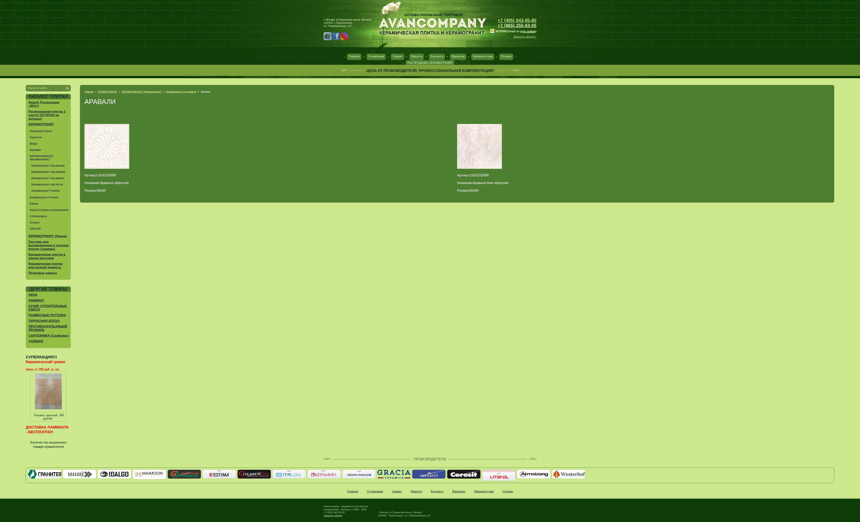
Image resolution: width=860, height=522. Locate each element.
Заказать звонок (333, 515)
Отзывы (506, 56)
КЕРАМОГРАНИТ (107, 91)
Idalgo (33, 143)
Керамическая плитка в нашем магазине (46, 256)
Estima (34, 203)
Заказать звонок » (525, 36)
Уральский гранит (41, 131)
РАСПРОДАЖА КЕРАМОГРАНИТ (430, 63)
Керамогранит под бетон (47, 184)
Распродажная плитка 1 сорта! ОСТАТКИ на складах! (47, 115)
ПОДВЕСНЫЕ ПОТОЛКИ (47, 315)
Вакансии (458, 56)
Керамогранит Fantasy (45, 190)
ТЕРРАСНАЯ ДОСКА (44, 321)
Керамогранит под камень (47, 178)
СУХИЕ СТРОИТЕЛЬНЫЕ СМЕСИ (47, 307)
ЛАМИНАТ (36, 300)
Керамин (35, 150)
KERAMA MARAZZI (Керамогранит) (141, 91)
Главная (354, 56)
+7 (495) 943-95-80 (517, 20)
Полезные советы (42, 273)
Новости (416, 56)
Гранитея (36, 137)
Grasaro (35, 222)
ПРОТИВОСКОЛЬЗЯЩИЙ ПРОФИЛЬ (47, 328)
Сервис (397, 56)
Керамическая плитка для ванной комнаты (45, 265)
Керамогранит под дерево (48, 165)
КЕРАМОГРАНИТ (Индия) (47, 236)
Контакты (437, 56)
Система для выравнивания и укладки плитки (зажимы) (48, 245)
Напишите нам (482, 56)
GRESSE (35, 228)
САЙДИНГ (36, 341)
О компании (376, 56)
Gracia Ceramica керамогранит (49, 210)
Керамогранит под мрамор (181, 91)
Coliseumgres (38, 216)
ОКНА (32, 295)
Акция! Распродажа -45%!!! (43, 104)
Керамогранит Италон (44, 197)
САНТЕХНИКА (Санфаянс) (48, 335)
